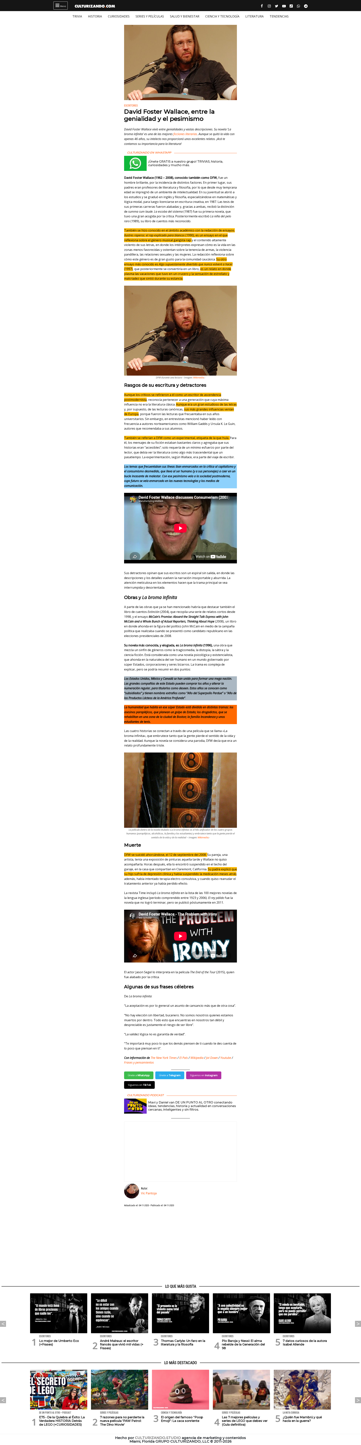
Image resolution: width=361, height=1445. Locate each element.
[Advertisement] (180, 1246)
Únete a (139, 1075)
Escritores (131, 105)
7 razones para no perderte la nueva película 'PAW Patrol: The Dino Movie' (122, 1420)
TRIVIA (77, 16)
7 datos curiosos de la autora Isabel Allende (305, 1342)
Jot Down (212, 1058)
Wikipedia (196, 1058)
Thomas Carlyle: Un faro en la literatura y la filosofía (183, 1342)
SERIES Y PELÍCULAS (150, 16)
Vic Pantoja (149, 1193)
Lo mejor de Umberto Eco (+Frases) (59, 1342)
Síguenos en (204, 1075)
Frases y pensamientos (139, 1062)
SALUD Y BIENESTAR (184, 16)
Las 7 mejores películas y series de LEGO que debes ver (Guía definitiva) (245, 1420)
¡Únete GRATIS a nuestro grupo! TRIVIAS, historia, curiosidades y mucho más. (185, 163)
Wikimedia (198, 377)
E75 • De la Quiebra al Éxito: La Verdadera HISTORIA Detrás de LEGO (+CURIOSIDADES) (62, 1420)
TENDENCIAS (279, 16)
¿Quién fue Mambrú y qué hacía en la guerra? (302, 1419)
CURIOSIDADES (119, 16)
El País (183, 1058)
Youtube (225, 1058)
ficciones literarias (185, 134)
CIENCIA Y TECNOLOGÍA (222, 16)
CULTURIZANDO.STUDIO (158, 1438)
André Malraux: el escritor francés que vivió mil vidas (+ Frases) (121, 1344)
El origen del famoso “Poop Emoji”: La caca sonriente (182, 1419)
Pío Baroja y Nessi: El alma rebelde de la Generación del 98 (243, 1344)
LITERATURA (254, 16)
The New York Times (164, 1058)
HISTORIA (95, 16)
